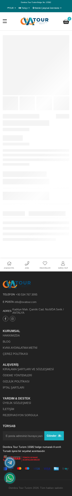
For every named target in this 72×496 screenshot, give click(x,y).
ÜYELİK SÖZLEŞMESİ (17, 402)
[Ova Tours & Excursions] (34, 21)
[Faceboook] (5, 318)
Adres (7, 310)
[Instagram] (12, 318)
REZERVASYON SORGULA (20, 415)
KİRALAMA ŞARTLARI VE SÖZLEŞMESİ (28, 369)
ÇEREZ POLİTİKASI (15, 353)
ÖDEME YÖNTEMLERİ (17, 375)
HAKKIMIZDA (11, 335)
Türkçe (24, 8)
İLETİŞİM (8, 409)
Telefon (9, 294)
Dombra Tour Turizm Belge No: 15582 (36, 2)
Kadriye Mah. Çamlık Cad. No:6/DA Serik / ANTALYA (38, 311)
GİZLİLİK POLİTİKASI (16, 381)
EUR (11, 8)
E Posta (8, 301)
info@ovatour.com (26, 301)
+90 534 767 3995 (26, 294)
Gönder (52, 435)
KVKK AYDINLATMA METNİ (20, 347)
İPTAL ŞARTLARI (13, 387)
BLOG (7, 341)
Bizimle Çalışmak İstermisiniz (47, 8)
